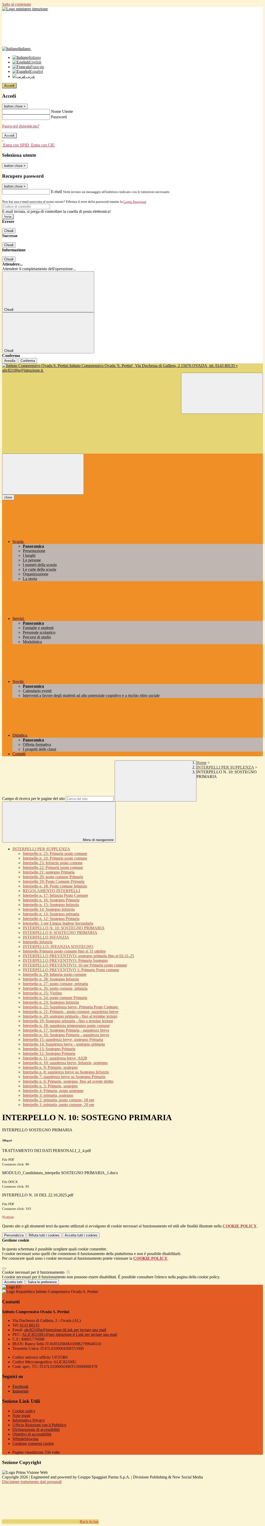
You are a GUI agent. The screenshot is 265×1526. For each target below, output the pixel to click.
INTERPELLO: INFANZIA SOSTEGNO (58, 946)
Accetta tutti (81, 1235)
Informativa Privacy (28, 1420)
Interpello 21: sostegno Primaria (49, 872)
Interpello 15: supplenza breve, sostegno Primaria (63, 1039)
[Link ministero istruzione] (25, 9)
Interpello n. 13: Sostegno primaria (51, 914)
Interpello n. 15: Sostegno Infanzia (51, 904)
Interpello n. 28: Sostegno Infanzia (51, 979)
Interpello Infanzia (38, 942)
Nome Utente (62, 111)
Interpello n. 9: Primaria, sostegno (50, 1067)
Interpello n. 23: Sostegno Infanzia (51, 1002)
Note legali (21, 1415)
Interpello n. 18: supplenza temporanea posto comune (66, 1025)
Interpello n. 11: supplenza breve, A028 (55, 1058)
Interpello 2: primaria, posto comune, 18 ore (58, 1100)
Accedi (9, 86)
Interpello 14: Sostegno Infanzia (49, 909)
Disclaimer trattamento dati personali (32, 1482)
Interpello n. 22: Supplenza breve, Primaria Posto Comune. (71, 1007)
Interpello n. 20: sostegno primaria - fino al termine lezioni (70, 1016)
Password (59, 117)
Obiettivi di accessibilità (31, 1434)
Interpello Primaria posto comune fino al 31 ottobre (64, 951)
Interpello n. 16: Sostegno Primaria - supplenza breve (66, 1035)
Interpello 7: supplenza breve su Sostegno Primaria (64, 1077)
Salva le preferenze (42, 1282)
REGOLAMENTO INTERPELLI (51, 891)
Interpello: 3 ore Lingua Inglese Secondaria (58, 923)
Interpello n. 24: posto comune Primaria (55, 997)
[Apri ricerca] (222, 393)
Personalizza (14, 1235)
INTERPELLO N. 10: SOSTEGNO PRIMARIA (64, 928)
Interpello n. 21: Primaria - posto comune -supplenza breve (70, 1011)
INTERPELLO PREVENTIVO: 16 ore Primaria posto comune (75, 965)
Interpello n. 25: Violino (42, 993)
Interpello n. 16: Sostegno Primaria (51, 900)
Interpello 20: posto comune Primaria (53, 877)
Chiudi (8, 231)
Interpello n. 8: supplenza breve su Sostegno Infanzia (66, 1072)
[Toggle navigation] (43, 474)
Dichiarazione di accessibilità (36, 1429)
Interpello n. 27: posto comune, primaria (55, 984)
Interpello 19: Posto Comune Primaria (53, 881)
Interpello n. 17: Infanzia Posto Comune (55, 895)
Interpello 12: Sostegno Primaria (49, 1053)
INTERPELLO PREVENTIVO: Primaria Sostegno (65, 960)
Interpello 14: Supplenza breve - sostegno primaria (64, 1044)
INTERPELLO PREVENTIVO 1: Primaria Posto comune (71, 970)
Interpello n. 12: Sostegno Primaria (51, 918)
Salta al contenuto (16, 4)
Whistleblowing (25, 1439)
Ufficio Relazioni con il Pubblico (39, 1425)
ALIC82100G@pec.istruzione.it (69, 1334)
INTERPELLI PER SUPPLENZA (225, 767)
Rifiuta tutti (44, 1235)
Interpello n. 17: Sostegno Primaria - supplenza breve (66, 1030)
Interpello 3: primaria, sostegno (48, 1095)
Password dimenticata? (20, 126)
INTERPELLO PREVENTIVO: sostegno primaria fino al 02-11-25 (78, 956)
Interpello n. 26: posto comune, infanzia (55, 988)
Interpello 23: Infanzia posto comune (53, 863)
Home (201, 762)
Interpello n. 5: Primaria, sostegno (50, 1086)
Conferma (27, 361)
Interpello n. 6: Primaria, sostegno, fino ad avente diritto (68, 1081)
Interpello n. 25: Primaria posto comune (55, 853)
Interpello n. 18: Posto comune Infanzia (55, 886)
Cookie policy (23, 1411)
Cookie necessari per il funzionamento (33, 1272)
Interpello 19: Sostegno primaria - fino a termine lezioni (68, 1021)
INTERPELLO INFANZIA (46, 937)
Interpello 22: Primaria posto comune (53, 867)
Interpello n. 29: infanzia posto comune (54, 974)
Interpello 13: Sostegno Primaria (49, 1049)
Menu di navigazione (98, 840)
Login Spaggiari (134, 202)
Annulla (9, 361)
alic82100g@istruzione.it (65, 1330)
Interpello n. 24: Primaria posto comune (55, 858)
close (8, 497)
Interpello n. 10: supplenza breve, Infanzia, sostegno (65, 1063)
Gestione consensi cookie (33, 1443)
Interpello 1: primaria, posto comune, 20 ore (58, 1104)
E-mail (56, 191)
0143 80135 (29, 1325)
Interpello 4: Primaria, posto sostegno (53, 1090)
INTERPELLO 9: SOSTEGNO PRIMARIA (60, 932)
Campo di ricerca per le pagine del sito (33, 798)
